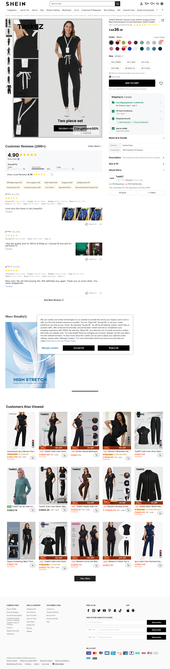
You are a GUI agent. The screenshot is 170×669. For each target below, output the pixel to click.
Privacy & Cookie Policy (28, 661)
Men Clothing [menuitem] (109, 10)
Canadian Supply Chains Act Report (13, 619)
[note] (53, 447)
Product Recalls (52, 619)
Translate (8, 212)
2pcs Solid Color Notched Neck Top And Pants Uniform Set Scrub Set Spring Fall (149, 561)
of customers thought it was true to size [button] (127, 73)
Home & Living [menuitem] (129, 10)
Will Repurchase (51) (14, 183)
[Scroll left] (159, 10)
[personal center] (141, 3)
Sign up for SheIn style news (99, 618)
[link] (146, 3)
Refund (29, 628)
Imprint (36, 664)
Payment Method (52, 612)
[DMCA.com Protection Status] (94, 658)
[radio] (111, 42)
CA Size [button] (118, 56)
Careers (9, 628)
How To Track (31, 619)
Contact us (50, 609)
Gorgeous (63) (67, 183)
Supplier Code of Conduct (13, 623)
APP (127, 605)
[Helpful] (86, 224)
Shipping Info (31, 609)
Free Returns (31, 612)
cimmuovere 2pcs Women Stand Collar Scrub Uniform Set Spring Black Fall (21, 451)
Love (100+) (49, 187)
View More (85, 578)
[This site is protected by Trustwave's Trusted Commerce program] (88, 658)
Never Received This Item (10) (86, 187)
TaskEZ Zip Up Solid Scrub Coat (21, 506)
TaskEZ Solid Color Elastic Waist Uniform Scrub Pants (53, 506)
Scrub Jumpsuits (80, 15)
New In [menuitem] (35, 10)
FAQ (48, 622)
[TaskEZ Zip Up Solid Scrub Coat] (21, 486)
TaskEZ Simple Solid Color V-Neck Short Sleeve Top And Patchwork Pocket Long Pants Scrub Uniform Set (85, 506)
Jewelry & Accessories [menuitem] (145, 10)
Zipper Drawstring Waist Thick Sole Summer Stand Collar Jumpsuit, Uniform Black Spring (21, 561)
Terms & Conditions (62, 661)
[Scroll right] (162, 10)
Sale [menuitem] (42, 10)
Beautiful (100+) (65, 187)
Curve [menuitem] (76, 10)
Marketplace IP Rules (14, 664)
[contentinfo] (126, 653)
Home (7, 15)
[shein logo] (15, 3)
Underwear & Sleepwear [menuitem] (91, 10)
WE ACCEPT (91, 648)
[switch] (50, 174)
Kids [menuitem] (118, 10)
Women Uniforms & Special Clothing (37, 15)
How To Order (32, 615)
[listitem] (21, 437)
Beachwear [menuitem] (66, 10)
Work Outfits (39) (51, 183)
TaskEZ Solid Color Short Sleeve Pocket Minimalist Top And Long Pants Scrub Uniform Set (53, 451)
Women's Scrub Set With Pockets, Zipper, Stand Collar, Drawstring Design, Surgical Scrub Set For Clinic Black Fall (85, 561)
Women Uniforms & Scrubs (62, 15)
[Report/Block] (100, 224)
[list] (105, 611)
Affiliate (29, 631)
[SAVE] (161, 83)
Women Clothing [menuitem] (53, 10)
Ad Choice (45, 664)
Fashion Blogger (13, 612)
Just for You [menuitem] (24, 10)
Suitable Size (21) (83, 183)
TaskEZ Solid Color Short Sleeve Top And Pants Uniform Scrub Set (149, 451)
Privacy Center (12, 661)
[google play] (133, 612)
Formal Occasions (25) (32, 187)
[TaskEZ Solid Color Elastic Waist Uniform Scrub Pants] (53, 486)
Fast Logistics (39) (33, 183)
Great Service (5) (13, 187)
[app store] (128, 612)
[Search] (117, 3)
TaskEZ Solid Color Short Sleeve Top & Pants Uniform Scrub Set (53, 561)
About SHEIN (11, 609)
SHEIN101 (10, 634)
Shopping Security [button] (123, 119)
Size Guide (31, 622)
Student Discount (13, 631)
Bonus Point (50, 615)
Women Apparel (17, 15)
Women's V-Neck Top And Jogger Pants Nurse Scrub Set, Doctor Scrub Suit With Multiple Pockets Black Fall (117, 561)
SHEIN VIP (30, 625)
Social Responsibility (14, 615)
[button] (157, 3)
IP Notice (28, 664)
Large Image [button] (159, 37)
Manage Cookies (46, 661)
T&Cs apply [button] (120, 113)
